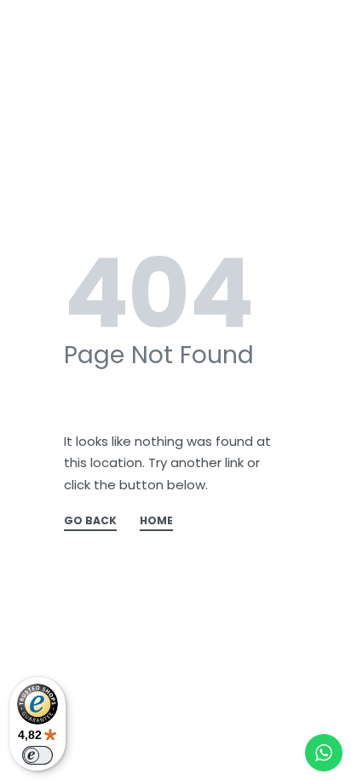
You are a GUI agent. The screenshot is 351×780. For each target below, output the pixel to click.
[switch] (37, 755)
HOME (156, 522)
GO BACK (90, 522)
